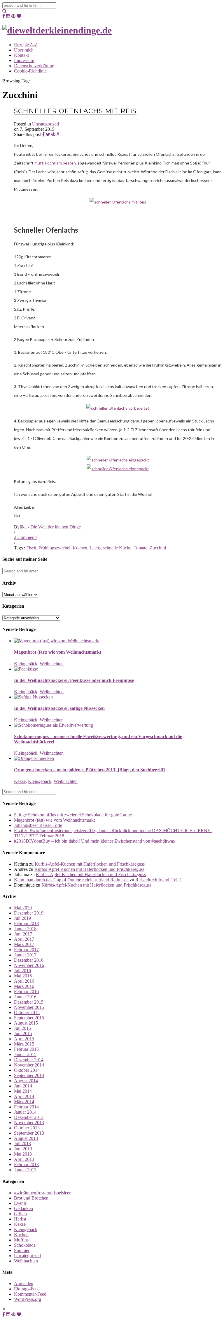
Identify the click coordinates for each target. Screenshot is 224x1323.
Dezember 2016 (28, 960)
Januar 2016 (25, 996)
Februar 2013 (26, 1164)
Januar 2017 (25, 954)
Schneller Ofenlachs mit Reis (75, 111)
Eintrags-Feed (27, 1288)
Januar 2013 (25, 1169)
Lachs (95, 547)
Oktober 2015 (27, 1012)
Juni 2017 (23, 933)
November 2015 (29, 1007)
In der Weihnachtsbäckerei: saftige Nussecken (59, 708)
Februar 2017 (26, 949)
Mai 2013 (23, 1154)
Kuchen (21, 1234)
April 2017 (24, 939)
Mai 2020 (23, 907)
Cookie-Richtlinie (30, 70)
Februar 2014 (26, 1106)
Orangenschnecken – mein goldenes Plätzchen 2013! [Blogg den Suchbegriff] (89, 769)
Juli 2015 (22, 1028)
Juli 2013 (22, 1143)
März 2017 (24, 944)
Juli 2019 (22, 918)
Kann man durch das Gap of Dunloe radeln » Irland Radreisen (71, 879)
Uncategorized (45, 123)
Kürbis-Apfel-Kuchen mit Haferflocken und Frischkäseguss (90, 864)
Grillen (20, 1213)
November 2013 (29, 1122)
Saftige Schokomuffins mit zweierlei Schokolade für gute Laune (73, 814)
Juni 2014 (23, 1085)
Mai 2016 (23, 975)
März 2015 (24, 1043)
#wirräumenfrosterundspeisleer (42, 1192)
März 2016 (24, 986)
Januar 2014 (25, 1112)
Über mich (24, 49)
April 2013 (24, 1159)
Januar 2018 (25, 928)
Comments (25, 537)
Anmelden (23, 1283)
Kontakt (21, 55)
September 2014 (29, 1075)
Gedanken (23, 1208)
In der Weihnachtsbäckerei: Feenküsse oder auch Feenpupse (74, 680)
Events (20, 1203)
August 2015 (26, 1022)
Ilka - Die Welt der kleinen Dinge (50, 526)
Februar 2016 (26, 991)
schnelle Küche (117, 547)
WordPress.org (27, 1299)
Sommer (21, 1250)
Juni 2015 (23, 1033)
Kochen (80, 547)
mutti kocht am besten (55, 162)
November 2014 (29, 1064)
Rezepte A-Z (26, 44)
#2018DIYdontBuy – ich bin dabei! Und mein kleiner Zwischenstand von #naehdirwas (94, 841)
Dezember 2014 (28, 1059)
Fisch (31, 547)
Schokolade (25, 1245)
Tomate (140, 547)
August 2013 (26, 1138)
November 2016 (29, 965)
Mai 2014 (23, 1091)
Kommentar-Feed (30, 1294)
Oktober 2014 (27, 1070)
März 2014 (24, 1101)
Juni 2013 (23, 1148)
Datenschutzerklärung (34, 65)
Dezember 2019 (28, 912)
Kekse (20, 781)
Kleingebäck (25, 663)
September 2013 (29, 1133)
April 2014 (24, 1096)
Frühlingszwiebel (54, 547)
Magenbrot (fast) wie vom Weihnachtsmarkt (57, 652)
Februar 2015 (26, 1049)
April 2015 (24, 1038)
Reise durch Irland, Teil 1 (158, 879)
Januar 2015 (25, 1054)
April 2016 (24, 981)
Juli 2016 (22, 970)
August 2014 (26, 1080)
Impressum (24, 60)
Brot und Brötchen (31, 1197)
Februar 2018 (26, 923)
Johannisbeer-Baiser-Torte (38, 825)
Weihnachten (52, 663)
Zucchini (158, 547)
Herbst (20, 1218)
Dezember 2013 (28, 1117)
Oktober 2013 (27, 1127)
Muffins (21, 1239)
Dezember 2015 (28, 1002)
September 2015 (29, 1017)
